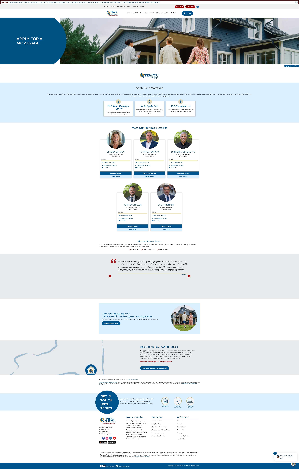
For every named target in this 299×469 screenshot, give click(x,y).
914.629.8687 (175, 165)
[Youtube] (114, 438)
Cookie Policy (181, 439)
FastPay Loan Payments (109, 6)
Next (189, 276)
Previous (110, 276)
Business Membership (158, 436)
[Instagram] (107, 438)
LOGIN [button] (188, 13)
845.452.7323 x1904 (160, 215)
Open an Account (190, 6)
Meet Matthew (149, 176)
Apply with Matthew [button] (149, 173)
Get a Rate (180, 421)
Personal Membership (158, 433)
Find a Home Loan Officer (159, 427)
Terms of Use (181, 430)
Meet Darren (183, 176)
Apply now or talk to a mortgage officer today (154, 368)
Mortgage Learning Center (111, 323)
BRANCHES (165, 406)
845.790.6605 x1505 (126, 215)
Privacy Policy (181, 427)
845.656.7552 (107, 165)
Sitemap (179, 433)
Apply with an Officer (292, 66)
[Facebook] (103, 438)
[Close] (296, 2)
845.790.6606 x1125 (176, 162)
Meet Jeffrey (132, 229)
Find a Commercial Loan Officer (161, 430)
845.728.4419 (158, 218)
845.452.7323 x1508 (109, 162)
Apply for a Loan (180, 6)
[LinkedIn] (110, 438)
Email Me (106, 168)
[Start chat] (293, 464)
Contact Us (135, 6)
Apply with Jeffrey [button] (132, 226)
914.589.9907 (141, 165)
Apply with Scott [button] (166, 226)
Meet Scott (166, 229)
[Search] (197, 7)
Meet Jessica (116, 176)
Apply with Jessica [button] (115, 173)
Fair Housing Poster (133, 379)
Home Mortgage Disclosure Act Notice (108, 382)
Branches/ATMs (121, 6)
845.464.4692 (124, 218)
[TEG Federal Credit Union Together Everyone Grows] (112, 13)
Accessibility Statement (184, 436)
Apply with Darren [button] (183, 173)
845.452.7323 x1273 (143, 162)
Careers (142, 6)
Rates (128, 6)
